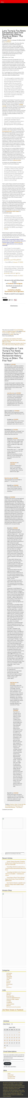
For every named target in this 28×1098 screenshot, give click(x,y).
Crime (7, 979)
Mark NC (9, 40)
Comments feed (11, 1076)
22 (19, 1040)
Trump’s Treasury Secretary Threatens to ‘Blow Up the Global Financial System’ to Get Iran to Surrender (15, 863)
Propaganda (9, 331)
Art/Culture (9, 973)
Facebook (11, 283)
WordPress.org (11, 1078)
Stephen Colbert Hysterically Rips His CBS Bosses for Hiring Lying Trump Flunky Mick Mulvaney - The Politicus (15, 806)
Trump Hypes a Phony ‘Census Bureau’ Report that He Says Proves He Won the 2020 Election (15, 879)
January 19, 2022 (18, 262)
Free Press (8, 987)
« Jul (5, 1047)
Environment (9, 984)
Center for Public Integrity (12, 999)
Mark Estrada (8, 478)
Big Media (8, 974)
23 (4, 1043)
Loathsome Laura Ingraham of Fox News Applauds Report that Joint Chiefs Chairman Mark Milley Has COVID (13, 340)
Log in (9, 1073)
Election (8, 982)
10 (7, 1037)
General (16, 329)
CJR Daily (8, 1000)
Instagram (19, 283)
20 (14, 1040)
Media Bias (20, 329)
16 (4, 1040)
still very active (16, 160)
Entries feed (10, 1075)
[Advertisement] (14, 316)
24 (7, 1043)
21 (16, 1040)
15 (4, 41)
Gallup (6, 229)
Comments (8, 41)
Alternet (8, 994)
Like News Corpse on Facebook (12, 1010)
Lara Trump (18, 332)
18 (9, 1040)
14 (16, 1037)
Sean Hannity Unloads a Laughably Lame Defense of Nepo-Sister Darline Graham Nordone (15, 884)
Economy (8, 981)
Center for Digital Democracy (13, 997)
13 (14, 1037)
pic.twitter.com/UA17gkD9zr (12, 273)
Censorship (9, 976)
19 (12, 1040)
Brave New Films (10, 996)
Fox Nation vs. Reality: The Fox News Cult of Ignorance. (14, 290)
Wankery (14, 331)
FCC (7, 985)
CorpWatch (9, 1002)
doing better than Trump (12, 211)
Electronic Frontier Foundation (13, 1007)
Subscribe (7, 1063)
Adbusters (8, 993)
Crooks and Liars (10, 1004)
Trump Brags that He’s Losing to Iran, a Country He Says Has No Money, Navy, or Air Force (15, 868)
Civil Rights (9, 978)
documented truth (6, 131)
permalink (11, 334)
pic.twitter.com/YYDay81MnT (12, 260)
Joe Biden (13, 332)
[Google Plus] (25, 2)
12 (12, 1037)
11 (9, 1037)
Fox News (8, 332)
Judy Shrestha (10, 393)
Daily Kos (8, 1005)
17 (7, 1040)
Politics (4, 331)
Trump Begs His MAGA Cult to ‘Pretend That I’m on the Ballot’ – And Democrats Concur (15, 873)
